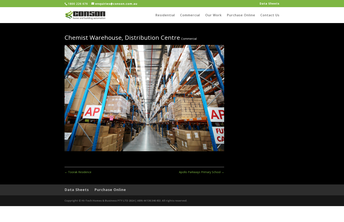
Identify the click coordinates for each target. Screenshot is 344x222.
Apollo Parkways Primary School (201, 172)
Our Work (213, 15)
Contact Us (270, 15)
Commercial (190, 15)
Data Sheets (270, 3)
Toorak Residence (77, 172)
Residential (165, 15)
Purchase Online (241, 15)
